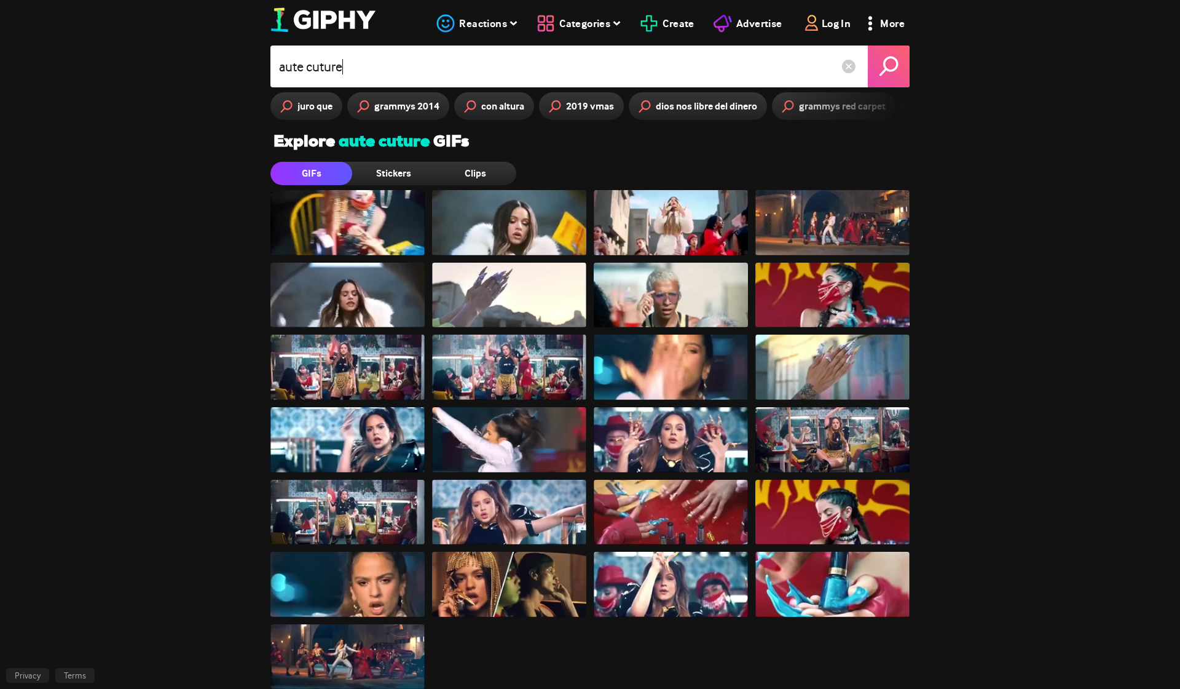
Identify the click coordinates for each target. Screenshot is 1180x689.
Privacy (28, 675)
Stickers (393, 173)
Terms (75, 675)
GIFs (311, 173)
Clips (475, 173)
